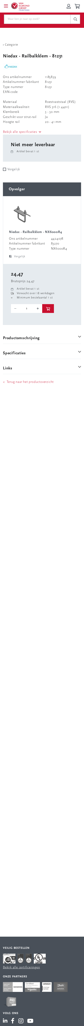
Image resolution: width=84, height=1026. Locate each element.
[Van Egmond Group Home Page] (20, 6)
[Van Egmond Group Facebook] (12, 1021)
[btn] (48, 308)
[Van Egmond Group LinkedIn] (6, 1021)
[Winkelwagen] (78, 6)
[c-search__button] (75, 19)
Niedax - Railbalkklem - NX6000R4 (35, 232)
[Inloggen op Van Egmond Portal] (69, 6)
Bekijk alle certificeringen (21, 967)
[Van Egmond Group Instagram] (21, 1021)
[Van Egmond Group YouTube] (30, 1021)
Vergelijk (13, 169)
